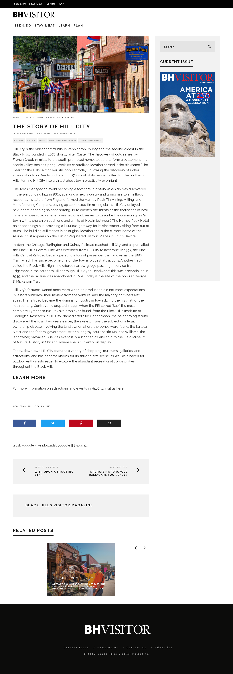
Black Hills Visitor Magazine (32, 133)
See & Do (20, 4)
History (31, 140)
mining (46, 406)
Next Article (118, 467)
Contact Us (137, 647)
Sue (116, 306)
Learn (50, 4)
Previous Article (47, 467)
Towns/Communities (90, 140)
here (120, 388)
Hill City (18, 140)
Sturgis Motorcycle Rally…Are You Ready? (108, 473)
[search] (209, 46)
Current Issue (76, 647)
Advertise (164, 647)
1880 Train (20, 406)
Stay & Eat (36, 4)
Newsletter (107, 647)
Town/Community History (62, 140)
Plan (61, 4)
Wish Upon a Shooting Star (54, 473)
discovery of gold (108, 154)
